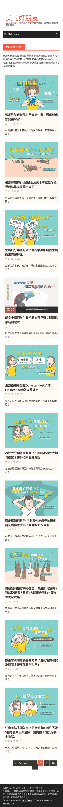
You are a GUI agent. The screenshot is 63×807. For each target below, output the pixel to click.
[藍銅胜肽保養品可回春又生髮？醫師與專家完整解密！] (31, 92)
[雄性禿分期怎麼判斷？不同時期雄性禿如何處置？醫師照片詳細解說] (31, 430)
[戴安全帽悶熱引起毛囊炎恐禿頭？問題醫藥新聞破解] (31, 295)
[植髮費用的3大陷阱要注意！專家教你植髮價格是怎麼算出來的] (31, 159)
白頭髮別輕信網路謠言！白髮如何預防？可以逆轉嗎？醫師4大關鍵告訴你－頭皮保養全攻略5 (31, 593)
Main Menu (13, 34)
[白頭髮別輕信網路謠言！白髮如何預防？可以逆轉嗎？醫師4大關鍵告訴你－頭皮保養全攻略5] (31, 565)
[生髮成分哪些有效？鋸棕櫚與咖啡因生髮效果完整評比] (31, 227)
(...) (9, 134)
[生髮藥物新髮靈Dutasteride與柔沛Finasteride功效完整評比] (31, 362)
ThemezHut (8, 803)
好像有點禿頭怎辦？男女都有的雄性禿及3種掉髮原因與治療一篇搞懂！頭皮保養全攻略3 (31, 732)
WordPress (27, 800)
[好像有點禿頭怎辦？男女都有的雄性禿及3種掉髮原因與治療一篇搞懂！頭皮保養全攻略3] (31, 705)
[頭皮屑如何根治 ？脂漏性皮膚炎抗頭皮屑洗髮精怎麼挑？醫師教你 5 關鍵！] (31, 498)
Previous (23, 763)
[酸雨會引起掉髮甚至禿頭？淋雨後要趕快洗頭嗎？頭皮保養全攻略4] (31, 637)
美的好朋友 (22, 18)
